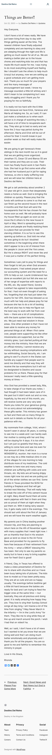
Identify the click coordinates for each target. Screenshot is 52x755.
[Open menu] (30, 4)
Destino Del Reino (9, 4)
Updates (41, 23)
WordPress (20, 749)
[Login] (47, 4)
